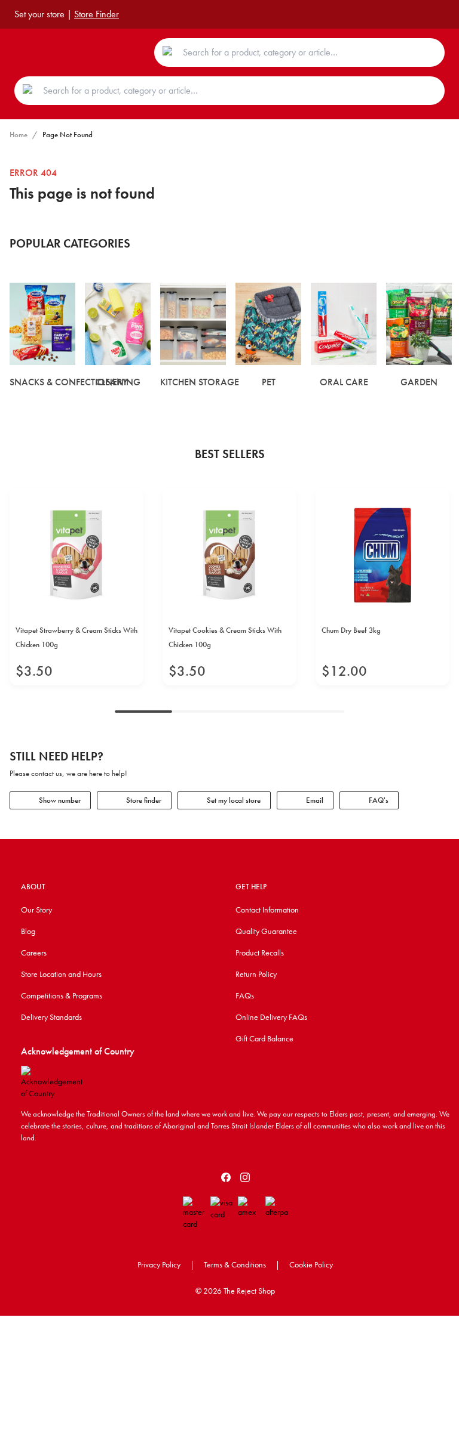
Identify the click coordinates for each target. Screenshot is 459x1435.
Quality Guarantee (266, 931)
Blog (28, 931)
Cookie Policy (311, 1264)
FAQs (244, 995)
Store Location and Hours (61, 974)
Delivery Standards (51, 1017)
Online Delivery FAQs (271, 1017)
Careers (34, 952)
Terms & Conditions (235, 1264)
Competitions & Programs (61, 995)
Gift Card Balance (264, 1038)
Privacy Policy (158, 1264)
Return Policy (256, 974)
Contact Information (267, 909)
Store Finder (96, 14)
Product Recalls (259, 952)
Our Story (36, 909)
